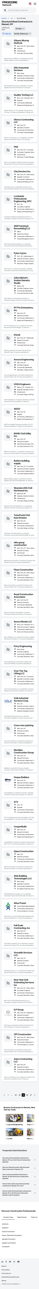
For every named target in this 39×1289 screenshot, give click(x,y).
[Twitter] (10, 1262)
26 (27, 1095)
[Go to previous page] (4, 1095)
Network (6, 5)
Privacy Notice (6, 1270)
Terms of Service (6, 1273)
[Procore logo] (9, 2)
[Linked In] (2, 1262)
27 (31, 1095)
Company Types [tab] (8, 1217)
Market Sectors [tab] (22, 1217)
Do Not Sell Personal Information (10, 1277)
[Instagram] (14, 1262)
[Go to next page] (34, 1095)
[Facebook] (6, 1262)
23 (16, 1095)
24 (19, 1095)
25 (23, 1095)
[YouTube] (18, 1262)
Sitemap (4, 1280)
